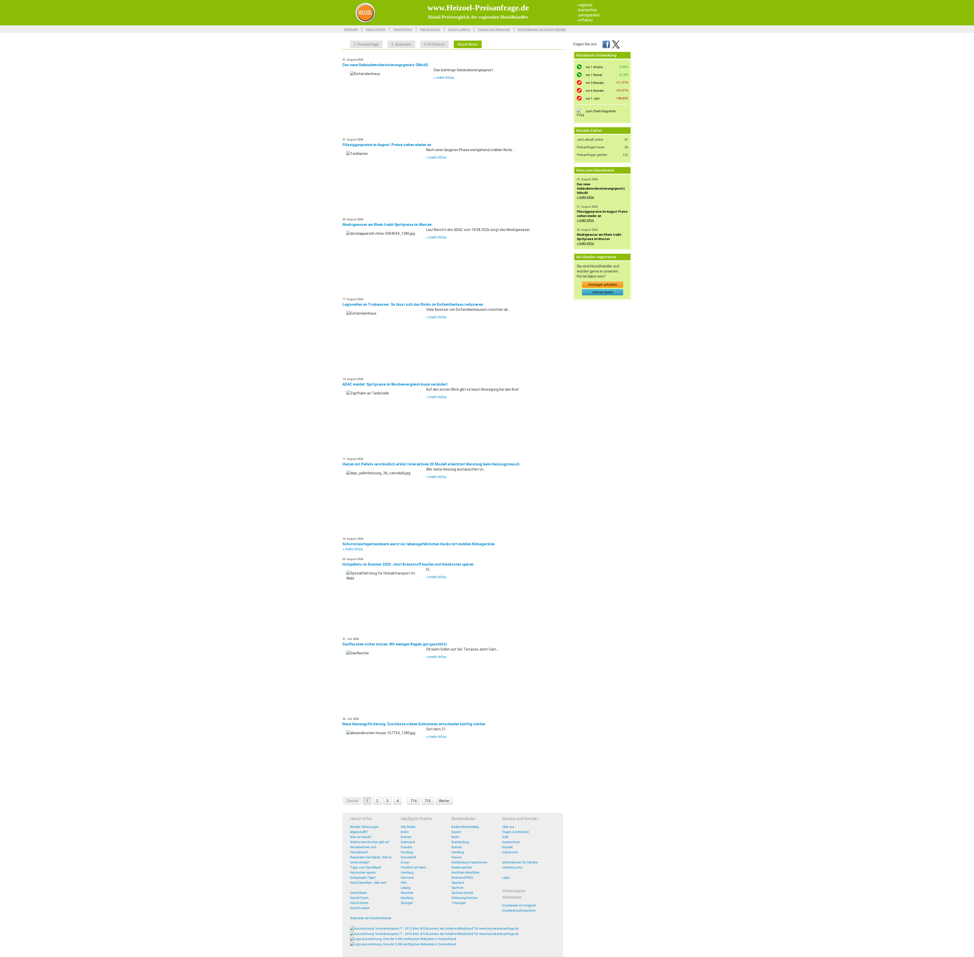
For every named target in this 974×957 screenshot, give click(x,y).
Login (506, 877)
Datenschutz (511, 842)
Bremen (406, 837)
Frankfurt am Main (413, 867)
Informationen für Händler (520, 862)
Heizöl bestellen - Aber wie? (368, 882)
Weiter (444, 801)
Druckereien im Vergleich (519, 905)
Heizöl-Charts (376, 29)
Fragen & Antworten (515, 832)
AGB (505, 837)
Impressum (510, 852)
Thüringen (458, 903)
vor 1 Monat (594, 75)
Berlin (405, 832)
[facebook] (606, 44)
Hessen (456, 857)
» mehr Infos (444, 78)
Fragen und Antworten (494, 29)
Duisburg (407, 852)
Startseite (351, 29)
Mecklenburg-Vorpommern (469, 862)
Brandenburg (460, 842)
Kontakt (507, 847)
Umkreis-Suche (602, 292)
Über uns (508, 827)
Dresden (406, 847)
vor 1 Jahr (593, 98)
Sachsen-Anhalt (462, 893)
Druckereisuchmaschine (518, 910)
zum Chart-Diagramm (601, 111)
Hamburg (407, 872)
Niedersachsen (461, 867)
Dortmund (408, 842)
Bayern (456, 832)
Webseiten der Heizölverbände (370, 918)
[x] (616, 44)
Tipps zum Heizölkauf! (365, 867)
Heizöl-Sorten (430, 29)
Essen (405, 862)
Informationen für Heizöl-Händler (542, 29)
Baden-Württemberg (465, 827)
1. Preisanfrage (366, 44)
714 (413, 801)
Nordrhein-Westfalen (465, 872)
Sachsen (457, 888)
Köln (404, 882)
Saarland (457, 882)
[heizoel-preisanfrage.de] (365, 12)
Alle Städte (408, 827)
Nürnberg (407, 898)
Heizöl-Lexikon (459, 29)
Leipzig (405, 888)
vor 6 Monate (595, 91)
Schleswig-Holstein (464, 898)
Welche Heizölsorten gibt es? (369, 842)
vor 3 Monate (595, 83)
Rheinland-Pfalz (462, 877)
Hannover (407, 877)
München (407, 893)
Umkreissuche (512, 867)
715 (428, 801)
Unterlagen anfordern (602, 284)
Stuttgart (407, 903)
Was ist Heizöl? (360, 837)
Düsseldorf (408, 857)
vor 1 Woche (594, 67)
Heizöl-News (402, 29)
